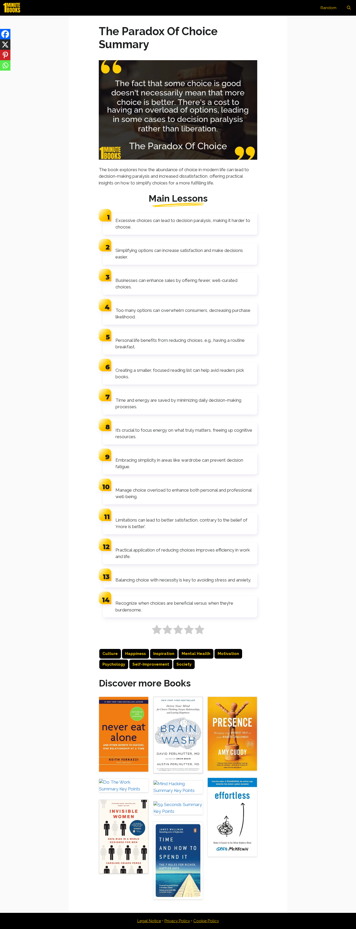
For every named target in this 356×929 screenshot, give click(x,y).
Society (184, 664)
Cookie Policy (206, 921)
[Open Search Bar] (349, 8)
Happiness (135, 653)
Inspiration (163, 653)
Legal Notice (149, 921)
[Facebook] (5, 34)
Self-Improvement (150, 664)
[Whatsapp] (5, 65)
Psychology (113, 664)
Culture (110, 653)
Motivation (228, 653)
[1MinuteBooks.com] (13, 8)
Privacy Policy (177, 921)
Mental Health (196, 653)
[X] (5, 44)
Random (328, 7)
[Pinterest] (5, 55)
